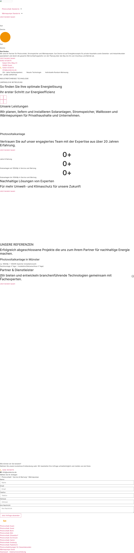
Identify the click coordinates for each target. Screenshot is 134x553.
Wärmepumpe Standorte (11, 13)
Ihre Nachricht (5, 505)
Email (2, 486)
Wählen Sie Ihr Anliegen (8, 474)
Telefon (2, 492)
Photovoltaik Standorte (10, 9)
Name (2, 479)
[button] (1, 276)
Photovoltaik (6, 477)
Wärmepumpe (33, 477)
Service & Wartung (20, 477)
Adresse (3, 499)
